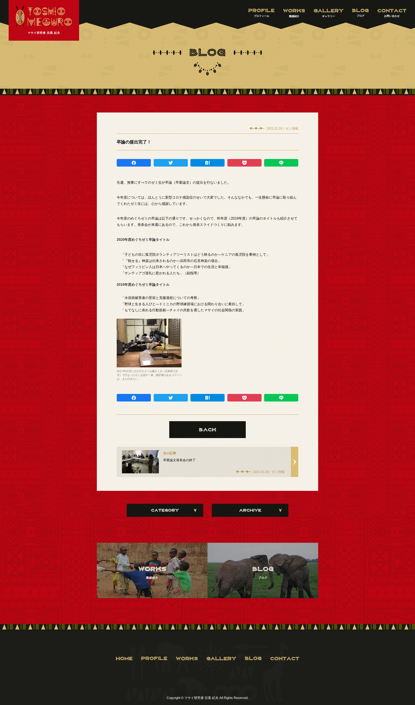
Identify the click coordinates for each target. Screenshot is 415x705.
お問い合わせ (392, 15)
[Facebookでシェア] (134, 163)
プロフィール (261, 15)
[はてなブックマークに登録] (207, 163)
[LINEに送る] (281, 163)
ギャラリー (328, 16)
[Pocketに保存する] (244, 163)
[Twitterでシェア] (171, 163)
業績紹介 (294, 16)
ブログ (360, 15)
